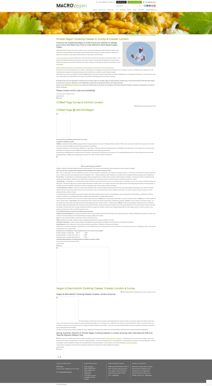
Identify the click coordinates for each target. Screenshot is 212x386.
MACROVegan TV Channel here (73, 85)
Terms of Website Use (89, 370)
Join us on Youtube (155, 6)
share (58, 357)
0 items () (135, 2)
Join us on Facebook (147, 6)
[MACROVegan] (71, 6)
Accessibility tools (150, 2)
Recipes (123, 10)
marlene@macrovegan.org (106, 2)
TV (117, 10)
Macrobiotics (151, 10)
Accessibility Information (90, 375)
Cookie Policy (87, 373)
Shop (129, 10)
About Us (102, 10)
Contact (141, 10)
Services (110, 10)
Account (122, 2)
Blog (134, 10)
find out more (115, 375)
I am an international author (63, 58)
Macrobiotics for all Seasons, (114, 338)
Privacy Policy (87, 372)
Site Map (86, 379)
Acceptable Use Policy (89, 377)
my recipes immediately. (131, 342)
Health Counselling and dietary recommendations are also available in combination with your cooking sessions (85, 67)
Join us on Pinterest (150, 6)
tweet (60, 357)
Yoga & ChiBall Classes (90, 368)
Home (95, 10)
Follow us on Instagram (152, 6)
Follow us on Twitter (145, 6)
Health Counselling (88, 366)
